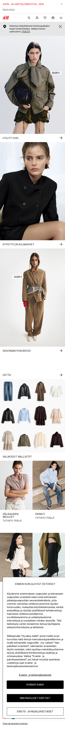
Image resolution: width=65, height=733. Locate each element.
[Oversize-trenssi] (40, 391)
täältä (26, 31)
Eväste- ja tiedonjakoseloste (35, 674)
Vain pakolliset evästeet (35, 698)
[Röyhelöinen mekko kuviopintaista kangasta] (8, 440)
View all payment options (15, 723)
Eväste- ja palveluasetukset (35, 711)
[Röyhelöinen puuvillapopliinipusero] (24, 415)
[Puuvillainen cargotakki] (24, 440)
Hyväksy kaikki (35, 684)
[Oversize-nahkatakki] (8, 415)
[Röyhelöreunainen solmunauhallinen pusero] (40, 440)
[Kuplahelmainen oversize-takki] (24, 391)
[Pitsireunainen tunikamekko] (40, 415)
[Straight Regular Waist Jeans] (8, 391)
